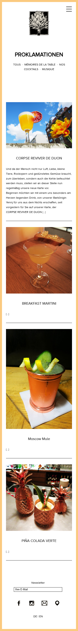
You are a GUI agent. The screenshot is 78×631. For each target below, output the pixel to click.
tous (17, 64)
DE (35, 616)
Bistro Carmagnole (39, 23)
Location (57, 603)
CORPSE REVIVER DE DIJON (39, 158)
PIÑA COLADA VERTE (39, 541)
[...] (44, 212)
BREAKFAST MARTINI (39, 303)
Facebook (19, 603)
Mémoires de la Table (39, 64)
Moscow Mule (39, 439)
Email (44, 603)
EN (41, 616)
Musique (48, 69)
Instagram (32, 603)
